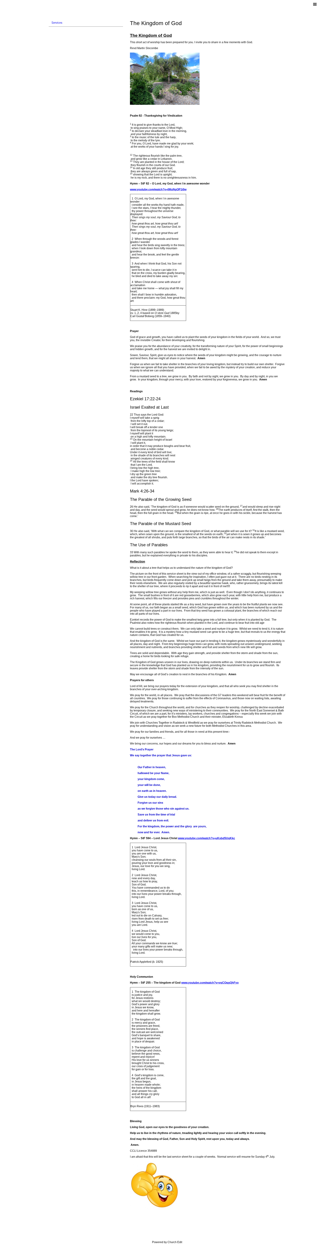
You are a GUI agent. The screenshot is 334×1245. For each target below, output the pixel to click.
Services (56, 22)
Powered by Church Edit (167, 1242)
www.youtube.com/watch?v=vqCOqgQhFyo (210, 982)
